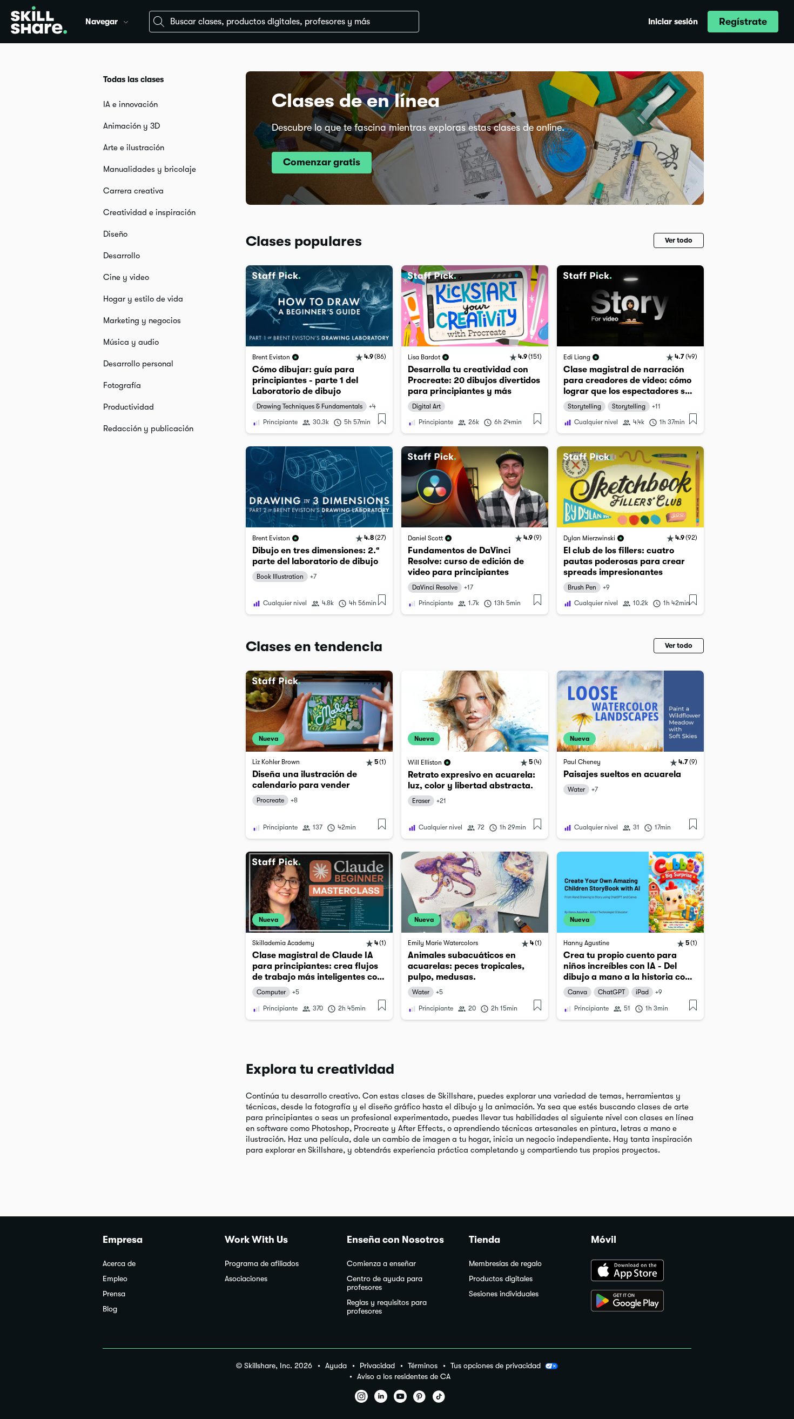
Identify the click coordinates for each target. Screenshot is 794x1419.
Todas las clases (133, 79)
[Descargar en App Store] (641, 1271)
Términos (423, 1366)
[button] (126, 20)
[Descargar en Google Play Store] (641, 1302)
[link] (319, 349)
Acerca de (119, 1264)
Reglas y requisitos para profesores (387, 1306)
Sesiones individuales (504, 1294)
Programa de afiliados (262, 1264)
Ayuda (336, 1366)
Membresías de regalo (505, 1264)
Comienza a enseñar (381, 1264)
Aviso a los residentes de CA (403, 1377)
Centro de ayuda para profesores (384, 1283)
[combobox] (284, 21)
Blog (110, 1309)
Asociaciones (246, 1279)
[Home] (39, 21)
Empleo (115, 1279)
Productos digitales (501, 1279)
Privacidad (377, 1366)
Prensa (114, 1294)
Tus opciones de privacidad (495, 1365)
